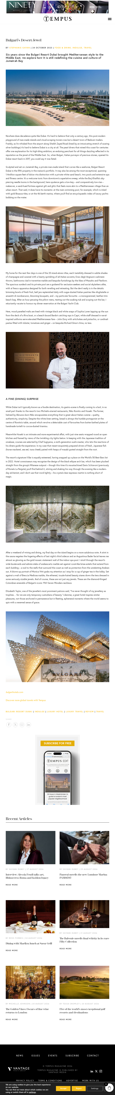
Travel (88, 47)
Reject (78, 1088)
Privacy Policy (25, 1080)
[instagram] (100, 1071)
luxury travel (74, 711)
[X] (96, 1071)
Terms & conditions (50, 1080)
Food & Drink (63, 47)
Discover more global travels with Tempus (26, 700)
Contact (93, 1055)
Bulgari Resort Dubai (19, 711)
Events (53, 1055)
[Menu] (109, 19)
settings (32, 1092)
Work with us (90, 1080)
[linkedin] (91, 1071)
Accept (63, 1088)
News (19, 1055)
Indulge (77, 47)
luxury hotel (55, 711)
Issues (35, 1055)
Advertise (72, 1080)
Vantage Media (57, 1072)
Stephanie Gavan (19, 47)
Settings (94, 1088)
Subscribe (72, 1055)
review (90, 711)
